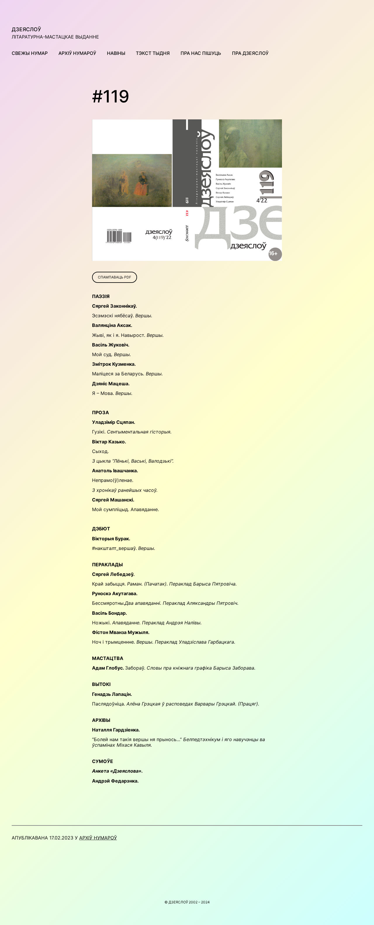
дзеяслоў (26, 29)
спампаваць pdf (114, 277)
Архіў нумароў (98, 838)
